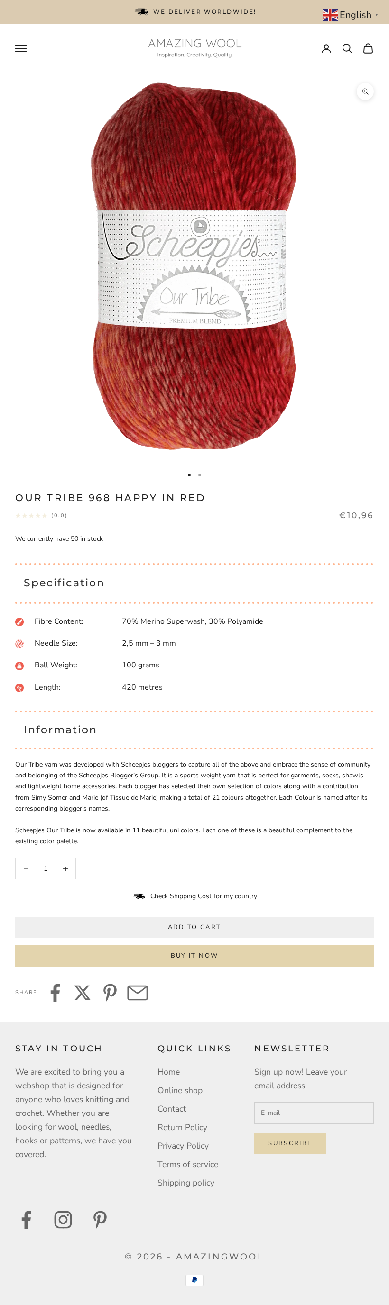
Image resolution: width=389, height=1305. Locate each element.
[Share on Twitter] (82, 993)
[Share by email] (137, 993)
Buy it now (194, 955)
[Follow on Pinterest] (100, 1220)
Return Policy (182, 1127)
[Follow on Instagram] (63, 1220)
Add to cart (195, 927)
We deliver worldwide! (204, 11)
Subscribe (290, 1143)
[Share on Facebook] (55, 993)
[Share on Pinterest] (110, 993)
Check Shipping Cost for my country (203, 896)
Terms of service (187, 1164)
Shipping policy (185, 1182)
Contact (171, 1108)
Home (168, 1071)
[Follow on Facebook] (26, 1220)
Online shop (180, 1090)
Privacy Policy (183, 1145)
